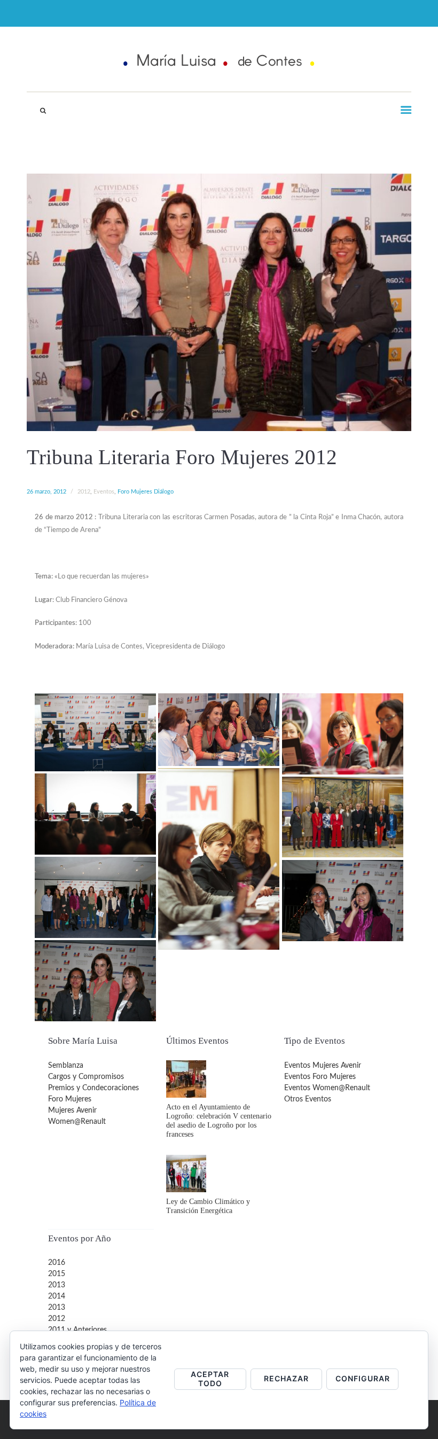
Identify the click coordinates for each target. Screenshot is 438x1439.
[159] (95, 732)
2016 (56, 1262)
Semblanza (65, 1065)
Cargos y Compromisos (86, 1077)
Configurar (362, 1378)
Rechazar (286, 1378)
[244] (95, 897)
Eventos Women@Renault (327, 1088)
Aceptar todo (210, 1379)
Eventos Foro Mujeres (320, 1077)
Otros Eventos (307, 1099)
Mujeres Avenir (72, 1110)
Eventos (103, 492)
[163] (95, 813)
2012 (83, 492)
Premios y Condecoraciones (93, 1088)
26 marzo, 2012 (46, 492)
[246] (95, 980)
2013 (56, 1285)
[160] (218, 729)
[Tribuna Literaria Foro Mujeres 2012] (219, 302)
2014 (56, 1296)
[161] (342, 733)
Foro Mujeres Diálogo (146, 492)
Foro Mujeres (69, 1099)
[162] (218, 859)
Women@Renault (77, 1121)
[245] (342, 900)
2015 (56, 1274)
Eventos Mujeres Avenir (322, 1065)
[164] (342, 817)
